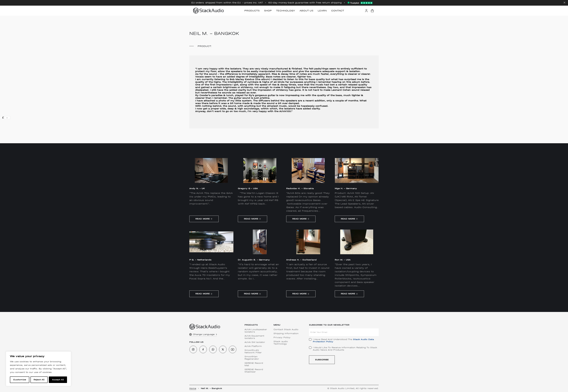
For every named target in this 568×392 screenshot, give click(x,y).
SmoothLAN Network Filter (253, 351)
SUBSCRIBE (322, 359)
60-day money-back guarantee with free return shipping (305, 2)
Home (192, 388)
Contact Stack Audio (285, 329)
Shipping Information (285, 333)
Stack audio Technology (280, 342)
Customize (19, 379)
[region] (38, 368)
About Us (306, 10)
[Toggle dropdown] (216, 334)
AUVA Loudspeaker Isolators (256, 330)
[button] (372, 10)
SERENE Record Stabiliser (254, 370)
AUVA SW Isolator (255, 342)
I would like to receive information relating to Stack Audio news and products (345, 348)
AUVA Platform (253, 346)
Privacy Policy (282, 337)
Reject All (39, 379)
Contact (337, 10)
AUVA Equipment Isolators (254, 337)
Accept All (58, 379)
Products (252, 10)
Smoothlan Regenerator (252, 357)
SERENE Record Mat (254, 364)
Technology (285, 10)
